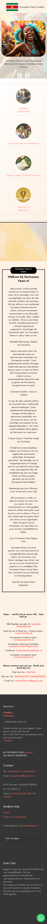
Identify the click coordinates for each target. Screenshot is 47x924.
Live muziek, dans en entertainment (23, 143)
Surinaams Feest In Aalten (32, 6)
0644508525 (29, 771)
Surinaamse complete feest (23, 110)
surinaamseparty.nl (23, 639)
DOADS (8, 740)
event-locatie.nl (23, 633)
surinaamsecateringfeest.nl (23, 646)
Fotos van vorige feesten (15, 816)
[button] (19, 75)
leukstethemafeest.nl (28, 825)
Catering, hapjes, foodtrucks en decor (23, 175)
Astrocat (28, 752)
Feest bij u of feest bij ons (23, 209)
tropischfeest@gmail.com (22, 775)
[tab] (23, 840)
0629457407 (21, 676)
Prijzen (6, 812)
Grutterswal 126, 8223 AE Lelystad (19, 795)
